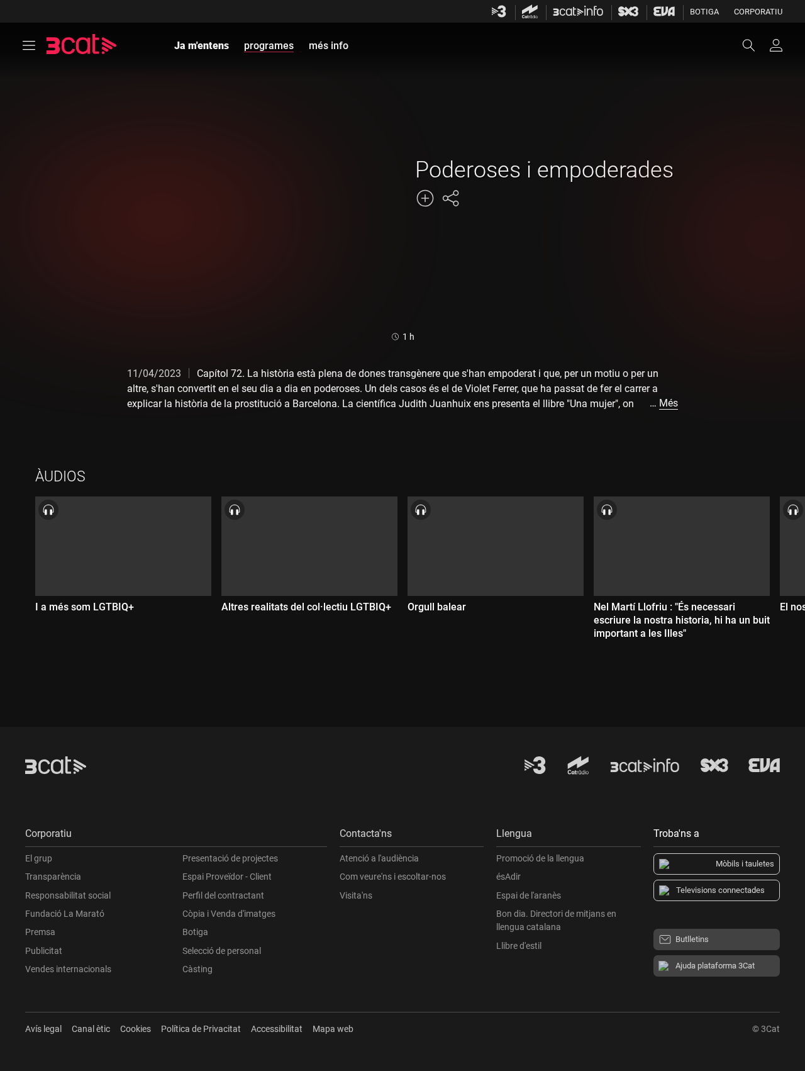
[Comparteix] (450, 198)
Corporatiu (758, 11)
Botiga (704, 11)
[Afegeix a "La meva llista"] (425, 198)
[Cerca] (755, 45)
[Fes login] (776, 45)
